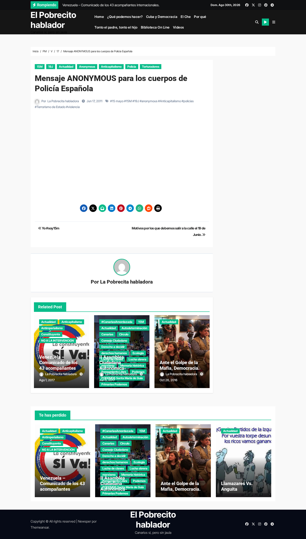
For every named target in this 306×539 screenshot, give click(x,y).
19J (50, 66)
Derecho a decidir (113, 347)
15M (39, 66)
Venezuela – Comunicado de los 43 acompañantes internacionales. (58, 365)
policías (188, 101)
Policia (131, 66)
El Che (186, 17)
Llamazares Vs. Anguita (237, 486)
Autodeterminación (134, 328)
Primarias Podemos (114, 384)
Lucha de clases (113, 468)
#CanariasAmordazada (116, 322)
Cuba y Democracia (162, 17)
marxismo (109, 474)
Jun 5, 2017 (107, 380)
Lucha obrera (138, 468)
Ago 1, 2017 (47, 380)
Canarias (107, 334)
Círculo (123, 334)
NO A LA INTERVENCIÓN (57, 340)
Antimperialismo (52, 328)
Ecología (138, 353)
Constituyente (50, 334)
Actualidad (66, 66)
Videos (178, 27)
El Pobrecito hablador (53, 20)
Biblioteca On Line (155, 27)
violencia (74, 107)
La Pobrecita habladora (63, 101)
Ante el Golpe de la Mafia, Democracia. (180, 365)
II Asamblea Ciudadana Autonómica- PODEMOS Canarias (119, 365)
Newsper (84, 521)
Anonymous (87, 66)
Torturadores (150, 66)
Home (99, 17)
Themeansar (40, 527)
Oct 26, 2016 (168, 380)
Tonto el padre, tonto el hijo (116, 27)
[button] (273, 22)
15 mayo (117, 101)
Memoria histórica (133, 474)
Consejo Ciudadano (114, 340)
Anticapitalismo (111, 66)
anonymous (149, 101)
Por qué (200, 17)
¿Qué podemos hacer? (125, 17)
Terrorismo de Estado (51, 107)
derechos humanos (114, 353)
